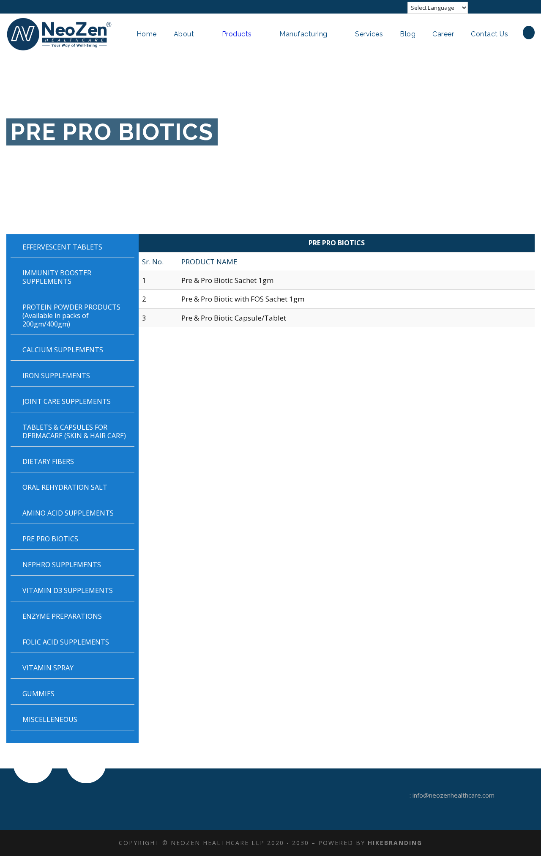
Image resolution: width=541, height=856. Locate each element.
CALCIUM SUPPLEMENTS (62, 349)
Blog (407, 34)
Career (443, 34)
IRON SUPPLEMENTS (56, 375)
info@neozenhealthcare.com (454, 795)
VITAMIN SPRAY (48, 667)
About (184, 34)
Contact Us (489, 34)
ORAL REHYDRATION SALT (64, 487)
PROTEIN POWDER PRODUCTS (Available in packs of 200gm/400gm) (71, 315)
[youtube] (516, 7)
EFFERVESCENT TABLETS (62, 247)
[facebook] (485, 7)
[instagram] (532, 7)
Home (147, 34)
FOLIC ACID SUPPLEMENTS (65, 642)
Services (369, 34)
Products (237, 34)
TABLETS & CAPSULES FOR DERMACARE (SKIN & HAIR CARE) (74, 431)
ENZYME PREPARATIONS (62, 616)
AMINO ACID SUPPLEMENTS (68, 513)
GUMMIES (38, 693)
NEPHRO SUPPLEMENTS (61, 564)
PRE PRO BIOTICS (50, 538)
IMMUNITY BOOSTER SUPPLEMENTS (56, 277)
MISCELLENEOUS (49, 719)
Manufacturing (303, 34)
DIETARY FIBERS (48, 461)
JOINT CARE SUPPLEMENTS (66, 401)
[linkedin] (500, 7)
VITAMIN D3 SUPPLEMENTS (67, 590)
